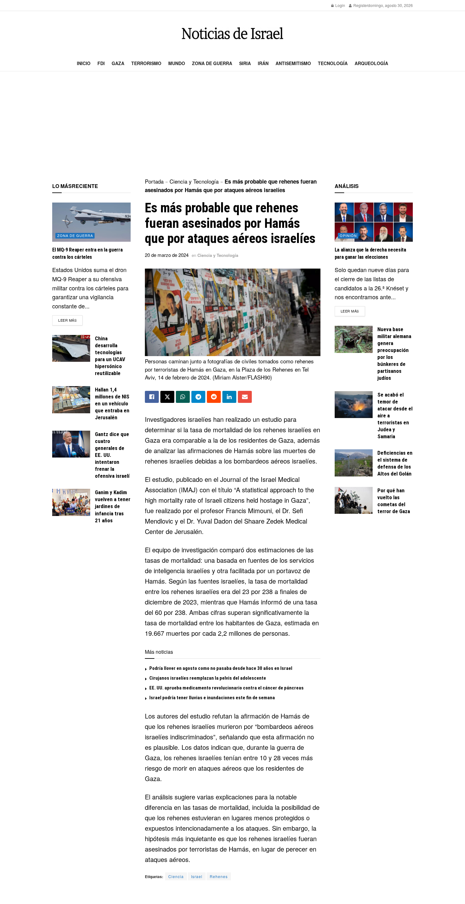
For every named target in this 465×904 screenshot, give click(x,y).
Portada (154, 181)
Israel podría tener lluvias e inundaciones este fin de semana (212, 698)
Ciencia (176, 876)
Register (360, 5)
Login (339, 5)
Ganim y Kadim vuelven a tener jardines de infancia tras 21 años (112, 506)
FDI (101, 63)
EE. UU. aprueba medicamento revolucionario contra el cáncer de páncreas (226, 688)
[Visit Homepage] (232, 33)
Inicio (83, 63)
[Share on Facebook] (152, 397)
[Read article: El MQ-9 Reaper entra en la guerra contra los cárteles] (91, 222)
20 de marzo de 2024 (167, 255)
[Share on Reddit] (214, 397)
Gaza (118, 63)
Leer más (70, 320)
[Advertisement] (232, 125)
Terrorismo (146, 63)
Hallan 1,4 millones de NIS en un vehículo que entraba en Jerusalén (112, 403)
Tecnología (333, 63)
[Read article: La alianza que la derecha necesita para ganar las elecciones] (374, 222)
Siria (245, 63)
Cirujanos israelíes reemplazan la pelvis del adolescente (207, 678)
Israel (196, 876)
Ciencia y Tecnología (194, 181)
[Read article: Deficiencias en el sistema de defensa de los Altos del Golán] (354, 462)
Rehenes (219, 876)
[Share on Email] (245, 397)
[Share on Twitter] (167, 397)
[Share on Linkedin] (229, 397)
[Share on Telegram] (198, 397)
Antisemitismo (293, 63)
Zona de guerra (212, 63)
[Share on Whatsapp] (183, 397)
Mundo (176, 63)
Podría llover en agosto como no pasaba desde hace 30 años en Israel (220, 668)
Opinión (348, 235)
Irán (263, 63)
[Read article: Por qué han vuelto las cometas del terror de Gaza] (354, 500)
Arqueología (371, 63)
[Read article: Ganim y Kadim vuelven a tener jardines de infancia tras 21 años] (71, 502)
